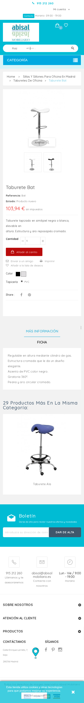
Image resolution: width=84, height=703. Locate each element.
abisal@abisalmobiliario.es (42, 575)
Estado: (11, 201)
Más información (34, 695)
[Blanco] (23, 274)
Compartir (21, 295)
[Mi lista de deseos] (66, 26)
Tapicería (12, 282)
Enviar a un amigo (22, 261)
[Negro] (18, 274)
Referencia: (13, 195)
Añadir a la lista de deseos (27, 265)
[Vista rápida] (42, 451)
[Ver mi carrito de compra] (57, 26)
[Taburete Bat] (32, 162)
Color (9, 273)
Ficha (42, 342)
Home (11, 76)
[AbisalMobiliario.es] (21, 32)
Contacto (28, 15)
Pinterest (29, 295)
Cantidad (12, 239)
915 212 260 (14, 573)
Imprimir (50, 261)
